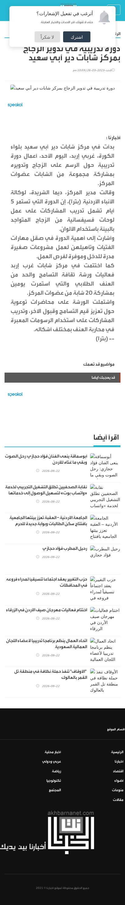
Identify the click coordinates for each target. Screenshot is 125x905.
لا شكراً (47, 37)
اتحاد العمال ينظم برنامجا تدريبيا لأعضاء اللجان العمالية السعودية (46, 644)
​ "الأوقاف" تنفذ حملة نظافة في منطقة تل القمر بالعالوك (50, 674)
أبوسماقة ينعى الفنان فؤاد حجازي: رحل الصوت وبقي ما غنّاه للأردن (46, 459)
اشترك (77, 37)
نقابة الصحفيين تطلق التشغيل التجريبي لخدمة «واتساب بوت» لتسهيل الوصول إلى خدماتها (46, 490)
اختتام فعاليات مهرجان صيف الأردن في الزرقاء (46, 610)
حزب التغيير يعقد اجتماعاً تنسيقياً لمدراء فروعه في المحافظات (46, 582)
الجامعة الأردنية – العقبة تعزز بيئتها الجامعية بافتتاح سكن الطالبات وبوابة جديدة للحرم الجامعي (48, 524)
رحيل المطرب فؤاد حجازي (64, 548)
